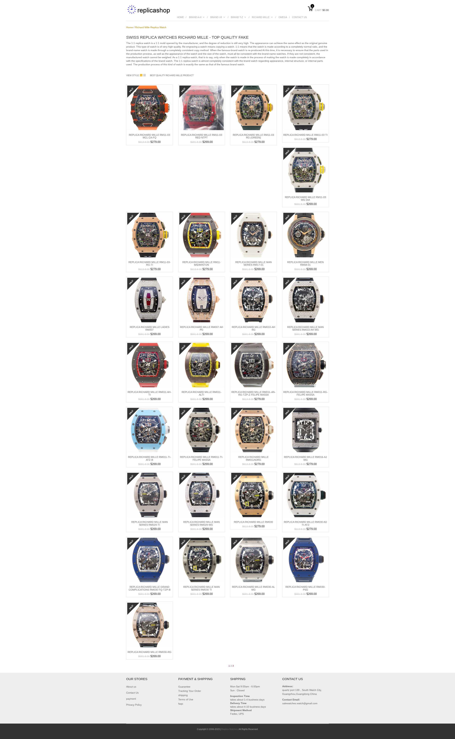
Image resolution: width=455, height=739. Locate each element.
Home (180, 17)
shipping (183, 695)
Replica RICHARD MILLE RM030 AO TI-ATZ (305, 523)
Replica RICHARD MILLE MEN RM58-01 (305, 263)
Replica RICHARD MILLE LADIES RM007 (149, 328)
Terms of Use (185, 699)
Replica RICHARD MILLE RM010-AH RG (253, 328)
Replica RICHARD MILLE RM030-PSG (305, 588)
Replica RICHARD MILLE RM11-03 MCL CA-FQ (149, 136)
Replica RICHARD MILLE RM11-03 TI (305, 134)
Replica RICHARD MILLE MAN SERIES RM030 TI (201, 588)
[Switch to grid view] (141, 75)
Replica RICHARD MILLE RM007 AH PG (201, 328)
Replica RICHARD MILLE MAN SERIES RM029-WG (201, 523)
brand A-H (195, 17)
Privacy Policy (134, 704)
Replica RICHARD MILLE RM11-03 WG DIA (305, 198)
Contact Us (299, 17)
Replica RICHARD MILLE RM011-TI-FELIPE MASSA (201, 458)
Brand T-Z (237, 17)
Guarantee (184, 686)
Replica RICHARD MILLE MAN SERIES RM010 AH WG (305, 328)
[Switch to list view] (144, 75)
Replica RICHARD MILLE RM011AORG (253, 458)
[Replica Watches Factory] (149, 9)
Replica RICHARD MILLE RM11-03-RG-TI (150, 263)
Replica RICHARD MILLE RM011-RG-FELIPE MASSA (305, 393)
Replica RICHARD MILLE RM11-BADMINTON (201, 263)
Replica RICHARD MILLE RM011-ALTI (201, 393)
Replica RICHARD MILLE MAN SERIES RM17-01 (253, 263)
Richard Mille (261, 17)
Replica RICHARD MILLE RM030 (253, 522)
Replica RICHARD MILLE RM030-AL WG (253, 588)
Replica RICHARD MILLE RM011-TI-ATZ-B (149, 458)
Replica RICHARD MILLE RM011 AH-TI (149, 393)
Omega (283, 17)
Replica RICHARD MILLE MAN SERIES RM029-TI (149, 523)
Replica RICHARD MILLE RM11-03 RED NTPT (201, 136)
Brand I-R (216, 17)
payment (131, 698)
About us (131, 686)
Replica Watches (229, 729)
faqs (180, 703)
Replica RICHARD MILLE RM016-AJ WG (305, 458)
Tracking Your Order (189, 690)
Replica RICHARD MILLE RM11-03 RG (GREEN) (253, 136)
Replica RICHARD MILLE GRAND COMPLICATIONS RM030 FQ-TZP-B (149, 588)
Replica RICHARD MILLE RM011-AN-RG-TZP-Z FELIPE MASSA (253, 393)
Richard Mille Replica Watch (150, 27)
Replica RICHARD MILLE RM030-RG (149, 652)
